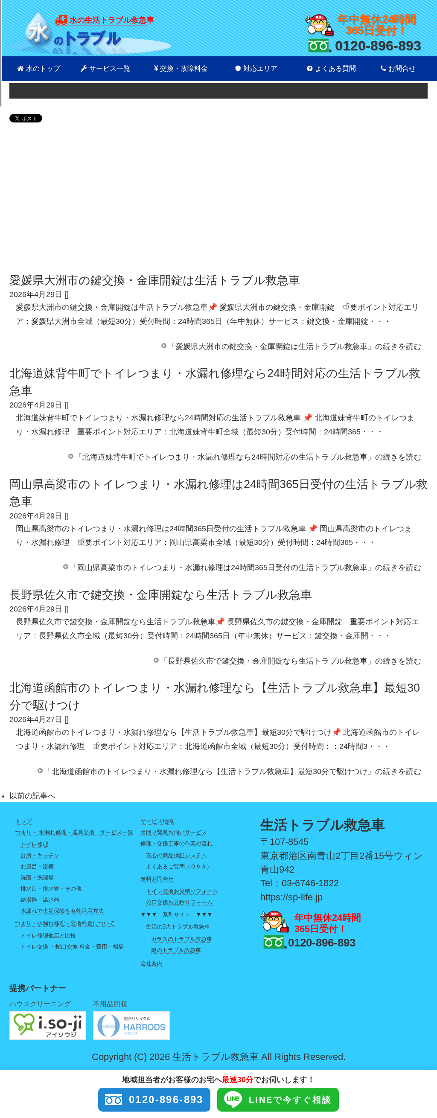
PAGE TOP (419, 1076)
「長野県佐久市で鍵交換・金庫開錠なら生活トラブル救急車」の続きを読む (290, 661)
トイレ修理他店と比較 (48, 935)
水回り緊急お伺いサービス (173, 832)
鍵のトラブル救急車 (176, 950)
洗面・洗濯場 (37, 877)
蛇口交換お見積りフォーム (179, 902)
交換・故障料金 (184, 68)
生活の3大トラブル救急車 (178, 926)
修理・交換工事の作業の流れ (176, 843)
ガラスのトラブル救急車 (181, 939)
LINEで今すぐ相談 (290, 1099)
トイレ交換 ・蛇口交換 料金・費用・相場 (72, 946)
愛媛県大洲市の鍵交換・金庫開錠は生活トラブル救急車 (154, 280)
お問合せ (402, 68)
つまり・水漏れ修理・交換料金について (65, 923)
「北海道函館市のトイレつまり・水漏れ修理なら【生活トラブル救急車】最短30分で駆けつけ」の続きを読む (232, 771)
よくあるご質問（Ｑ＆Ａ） (179, 866)
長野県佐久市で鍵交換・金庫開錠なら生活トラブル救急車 (160, 594)
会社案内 (151, 963)
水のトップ (43, 68)
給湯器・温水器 (39, 900)
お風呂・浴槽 (37, 866)
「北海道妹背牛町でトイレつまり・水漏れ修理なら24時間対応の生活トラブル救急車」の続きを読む (248, 457)
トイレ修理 (34, 844)
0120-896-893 (378, 45)
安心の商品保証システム (176, 855)
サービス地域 (157, 821)
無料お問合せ (157, 879)
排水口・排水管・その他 (51, 888)
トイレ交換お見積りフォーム (182, 891)
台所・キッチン (39, 855)
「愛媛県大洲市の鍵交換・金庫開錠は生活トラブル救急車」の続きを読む (294, 346)
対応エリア (260, 68)
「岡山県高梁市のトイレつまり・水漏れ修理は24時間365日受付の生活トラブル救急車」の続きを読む (245, 567)
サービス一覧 (109, 68)
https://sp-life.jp (291, 897)
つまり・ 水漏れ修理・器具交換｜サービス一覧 (74, 832)
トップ (23, 821)
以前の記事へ (32, 796)
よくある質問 (335, 68)
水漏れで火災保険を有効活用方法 (62, 911)
